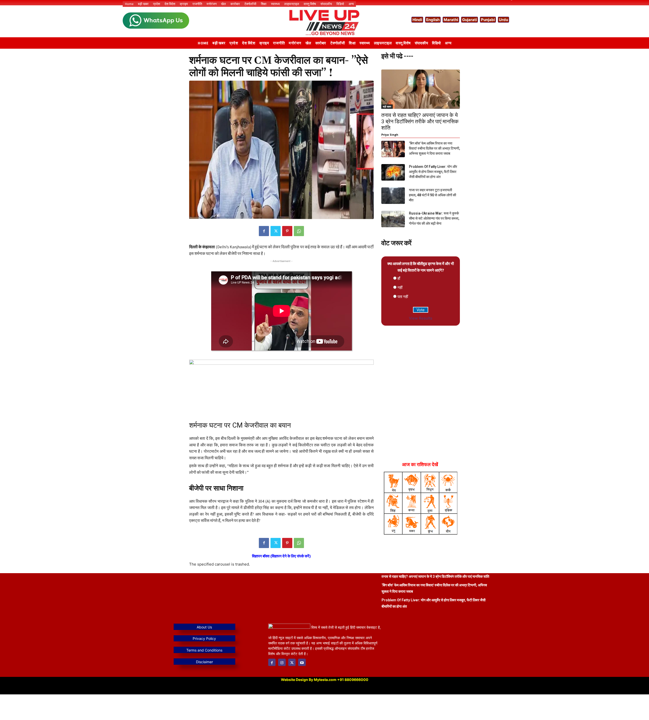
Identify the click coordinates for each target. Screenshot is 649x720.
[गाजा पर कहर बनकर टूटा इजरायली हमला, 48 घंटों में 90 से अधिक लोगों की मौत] (393, 195)
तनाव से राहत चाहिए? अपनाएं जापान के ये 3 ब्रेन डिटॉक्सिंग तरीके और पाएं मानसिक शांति (420, 121)
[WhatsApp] (299, 231)
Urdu (503, 19)
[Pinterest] (287, 231)
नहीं (400, 287)
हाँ (399, 278)
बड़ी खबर (387, 106)
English (433, 19)
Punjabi (488, 19)
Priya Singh (389, 134)
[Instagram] (281, 662)
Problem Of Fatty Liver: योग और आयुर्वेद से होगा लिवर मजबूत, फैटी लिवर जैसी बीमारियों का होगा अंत (433, 172)
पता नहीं (403, 296)
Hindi (417, 19)
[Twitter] (276, 231)
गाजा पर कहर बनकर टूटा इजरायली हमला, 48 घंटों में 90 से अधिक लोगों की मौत (432, 195)
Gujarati (469, 19)
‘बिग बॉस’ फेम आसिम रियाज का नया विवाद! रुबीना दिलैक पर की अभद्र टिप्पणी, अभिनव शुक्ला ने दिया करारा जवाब (434, 148)
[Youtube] (301, 662)
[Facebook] (264, 231)
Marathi (451, 19)
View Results (420, 318)
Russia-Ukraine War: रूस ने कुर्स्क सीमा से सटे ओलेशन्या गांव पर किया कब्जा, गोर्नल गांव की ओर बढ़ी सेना (434, 218)
